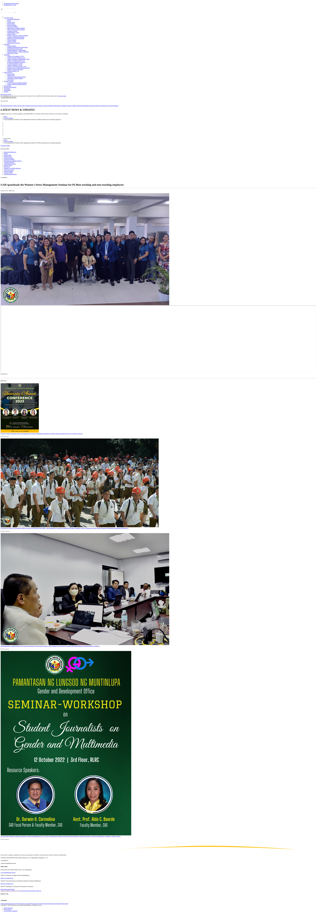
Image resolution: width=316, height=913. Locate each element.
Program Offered (11, 46)
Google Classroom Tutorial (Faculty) (16, 84)
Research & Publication (10, 87)
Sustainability (7, 90)
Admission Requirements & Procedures (17, 47)
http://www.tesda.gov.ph (7, 883)
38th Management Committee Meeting (11, 646)
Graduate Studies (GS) (13, 71)
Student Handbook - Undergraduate (16, 50)
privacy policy (62, 96)
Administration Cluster (13, 32)
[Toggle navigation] (15, 12)
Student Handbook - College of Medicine (18, 51)
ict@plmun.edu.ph (21, 903)
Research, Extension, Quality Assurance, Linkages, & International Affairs (17, 36)
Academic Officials (12, 31)
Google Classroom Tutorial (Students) (17, 83)
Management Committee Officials (16, 28)
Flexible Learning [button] (8, 81)
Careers (18, 890)
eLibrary (6, 91)
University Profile (5, 145)
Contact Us (38, 890)
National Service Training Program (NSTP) (18, 68)
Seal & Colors (11, 22)
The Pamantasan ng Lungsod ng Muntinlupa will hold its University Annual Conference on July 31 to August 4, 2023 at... (51, 433)
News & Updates (8, 118)
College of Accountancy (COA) (15, 56)
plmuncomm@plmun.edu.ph (11, 3)
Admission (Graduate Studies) (15, 78)
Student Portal (11, 75)
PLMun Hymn (11, 23)
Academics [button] (7, 54)
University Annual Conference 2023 (10, 433)
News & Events (24, 890)
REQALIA (98, 105)
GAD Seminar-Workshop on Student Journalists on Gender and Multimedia (20, 836)
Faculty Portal (10, 74)
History (9, 20)
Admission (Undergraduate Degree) (16, 77)
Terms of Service (8, 908)
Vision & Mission (11, 40)
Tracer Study (10, 80)
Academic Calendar (10, 890)
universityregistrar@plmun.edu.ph (47, 903)
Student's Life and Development (15, 38)
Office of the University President (16, 29)
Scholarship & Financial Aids (14, 49)
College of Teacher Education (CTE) (16, 66)
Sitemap (3, 890)
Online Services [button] (8, 72)
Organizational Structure (13, 43)
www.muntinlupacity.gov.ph (8, 872)
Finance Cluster (11, 34)
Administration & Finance (88, 105)
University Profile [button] (8, 17)
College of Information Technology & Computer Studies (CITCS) (16, 62)
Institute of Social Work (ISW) (15, 69)
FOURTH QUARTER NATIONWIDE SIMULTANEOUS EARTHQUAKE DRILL (23, 528)
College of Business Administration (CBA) (18, 59)
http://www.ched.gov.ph (7, 878)
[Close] (1, 104)
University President (12, 26)
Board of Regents (11, 25)
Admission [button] (7, 44)
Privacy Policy (8, 909)
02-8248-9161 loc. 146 (10, 5)
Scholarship (7, 88)
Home (5, 116)
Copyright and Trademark (10, 911)
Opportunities (7, 85)
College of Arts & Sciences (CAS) (16, 57)
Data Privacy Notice (12, 53)
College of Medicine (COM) (14, 65)
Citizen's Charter (11, 41)
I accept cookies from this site (8, 97)
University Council (9, 170)
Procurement (32, 890)
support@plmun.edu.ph (32, 903)
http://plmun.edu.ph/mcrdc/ (8, 889)
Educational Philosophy (13, 19)
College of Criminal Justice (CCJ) (16, 60)
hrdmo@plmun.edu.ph (62, 903)
